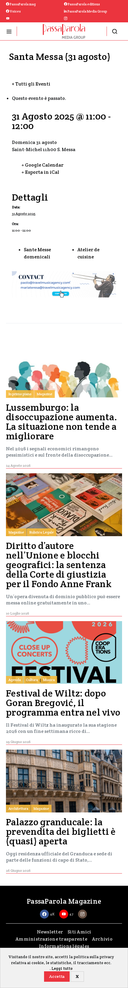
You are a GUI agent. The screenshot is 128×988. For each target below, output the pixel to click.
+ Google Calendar (42, 165)
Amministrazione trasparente (51, 939)
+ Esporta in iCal (40, 172)
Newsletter (50, 932)
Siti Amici (79, 932)
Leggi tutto (62, 968)
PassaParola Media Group (87, 11)
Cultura (32, 679)
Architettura (18, 808)
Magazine (44, 394)
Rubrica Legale (41, 532)
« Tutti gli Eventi (31, 84)
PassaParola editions (83, 4)
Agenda (14, 679)
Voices (15, 11)
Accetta (57, 976)
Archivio (102, 939)
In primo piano (20, 394)
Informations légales (64, 946)
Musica (49, 679)
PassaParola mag (22, 4)
